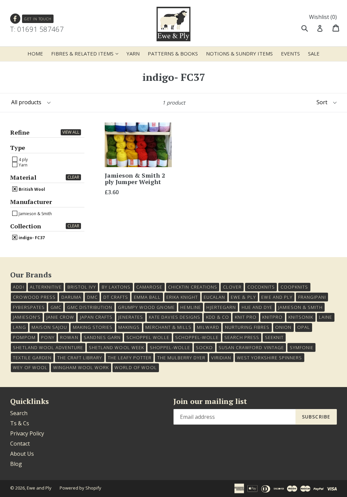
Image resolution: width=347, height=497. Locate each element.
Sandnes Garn (102, 337)
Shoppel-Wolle (170, 347)
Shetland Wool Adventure (48, 347)
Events (290, 53)
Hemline (190, 307)
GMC (55, 307)
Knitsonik (300, 317)
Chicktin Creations (192, 287)
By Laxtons (116, 287)
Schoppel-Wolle (197, 337)
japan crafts (96, 317)
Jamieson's (26, 317)
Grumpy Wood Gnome (146, 307)
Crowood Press (34, 297)
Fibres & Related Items (86, 53)
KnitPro (272, 317)
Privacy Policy (27, 433)
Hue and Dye (257, 307)
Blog (16, 464)
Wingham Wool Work (81, 367)
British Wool (31, 189)
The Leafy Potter (129, 358)
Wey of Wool (30, 367)
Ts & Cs (19, 423)
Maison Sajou (49, 327)
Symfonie (301, 347)
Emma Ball (147, 297)
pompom (24, 337)
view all (70, 132)
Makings (129, 327)
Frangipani (312, 297)
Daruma (71, 297)
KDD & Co (217, 317)
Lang (19, 327)
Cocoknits (261, 287)
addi (18, 287)
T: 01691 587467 (37, 29)
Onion (283, 327)
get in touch (38, 18)
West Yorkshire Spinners (269, 358)
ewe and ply (276, 297)
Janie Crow (60, 317)
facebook (15, 19)
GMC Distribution (90, 307)
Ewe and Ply (39, 488)
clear (73, 177)
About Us (22, 453)
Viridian (221, 358)
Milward (208, 327)
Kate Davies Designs (174, 317)
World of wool (136, 367)
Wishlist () (323, 17)
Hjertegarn (221, 307)
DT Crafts (115, 297)
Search (18, 413)
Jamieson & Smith (35, 213)
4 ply (23, 159)
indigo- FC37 (31, 237)
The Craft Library (79, 358)
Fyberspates (28, 307)
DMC (92, 297)
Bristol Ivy (81, 287)
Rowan (69, 337)
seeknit (274, 337)
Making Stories (93, 327)
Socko (204, 347)
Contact (20, 443)
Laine (325, 317)
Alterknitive (45, 287)
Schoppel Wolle (148, 337)
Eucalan (214, 297)
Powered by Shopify (80, 488)
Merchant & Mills (168, 327)
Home (35, 53)
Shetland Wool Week (116, 347)
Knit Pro (246, 317)
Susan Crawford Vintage (251, 347)
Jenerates (130, 317)
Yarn (133, 53)
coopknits (294, 287)
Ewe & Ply (243, 297)
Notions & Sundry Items (239, 53)
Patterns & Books (173, 53)
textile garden (32, 358)
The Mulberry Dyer (181, 358)
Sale (314, 53)
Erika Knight (182, 297)
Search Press (241, 337)
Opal (303, 327)
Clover (232, 287)
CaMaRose (149, 287)
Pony (47, 337)
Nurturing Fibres (247, 327)
